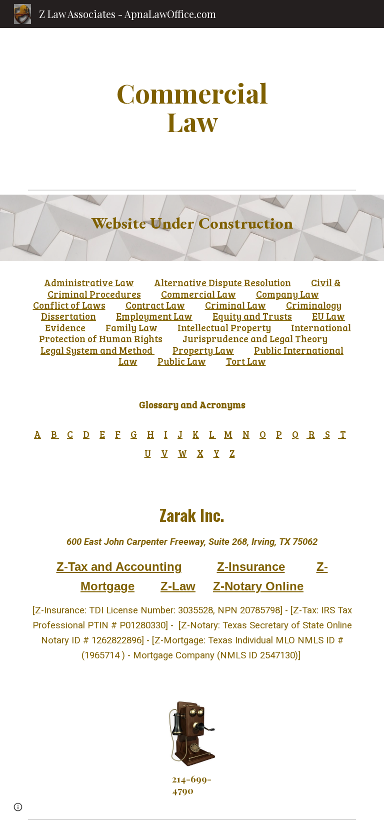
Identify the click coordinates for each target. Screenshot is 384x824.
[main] (192, 107)
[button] (18, 807)
